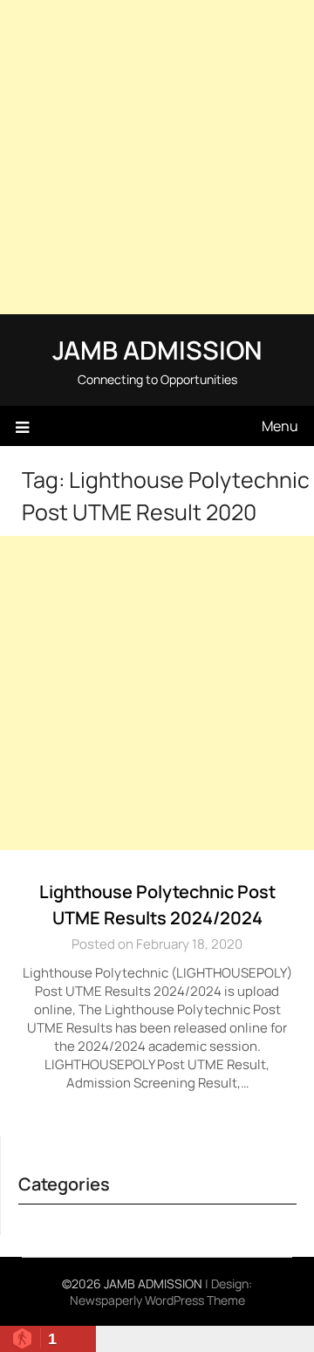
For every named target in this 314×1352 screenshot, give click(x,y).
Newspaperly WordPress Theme (157, 1300)
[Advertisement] (157, 157)
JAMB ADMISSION (157, 350)
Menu (280, 426)
